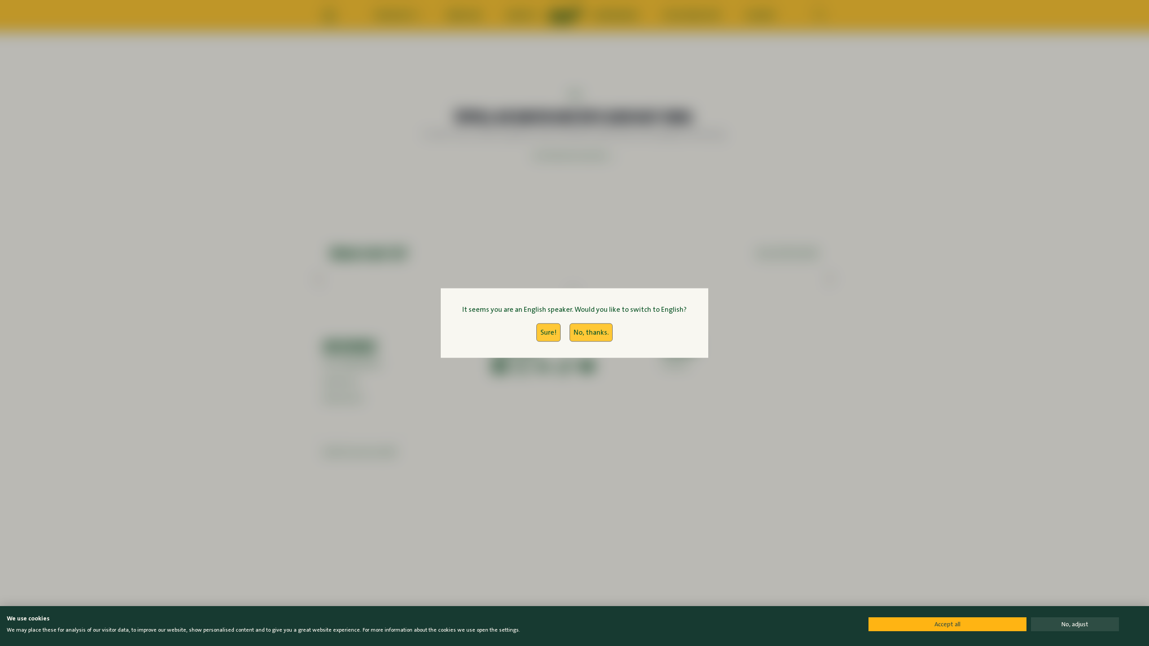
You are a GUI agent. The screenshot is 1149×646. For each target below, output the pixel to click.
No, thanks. (591, 332)
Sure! (548, 332)
